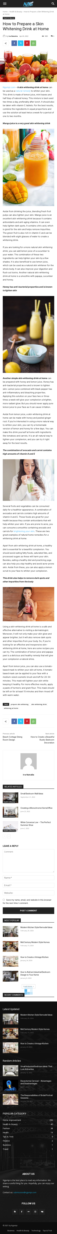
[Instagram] (35, 1211)
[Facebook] (14, 43)
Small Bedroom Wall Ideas (31, 794)
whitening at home (11, 708)
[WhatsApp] (33, 43)
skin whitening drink (39, 704)
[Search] (53, 3)
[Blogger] (15, 1211)
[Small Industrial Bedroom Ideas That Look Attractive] (10, 1070)
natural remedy (23, 91)
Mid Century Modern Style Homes (35, 942)
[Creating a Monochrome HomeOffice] (10, 812)
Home (5, 11)
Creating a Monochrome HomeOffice (36, 808)
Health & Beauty (15, 11)
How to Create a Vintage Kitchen (34, 957)
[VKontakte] (42, 1211)
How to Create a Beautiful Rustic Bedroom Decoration (42, 740)
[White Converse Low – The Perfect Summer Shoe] (10, 826)
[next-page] (9, 836)
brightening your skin (24, 531)
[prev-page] (4, 836)
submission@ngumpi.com (24, 1192)
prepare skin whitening (19, 704)
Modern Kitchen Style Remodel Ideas (36, 927)
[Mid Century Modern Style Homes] (10, 946)
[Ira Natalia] (4, 36)
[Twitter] (20, 43)
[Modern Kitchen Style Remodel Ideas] (10, 931)
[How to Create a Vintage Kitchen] (10, 961)
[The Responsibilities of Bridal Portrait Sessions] (10, 1099)
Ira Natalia (13, 36)
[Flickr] (28, 1211)
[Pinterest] (27, 43)
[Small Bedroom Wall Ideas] (10, 797)
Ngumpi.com (9, 87)
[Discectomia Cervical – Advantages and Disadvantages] (10, 1085)
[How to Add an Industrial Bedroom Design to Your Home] (10, 976)
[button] (4, 3)
